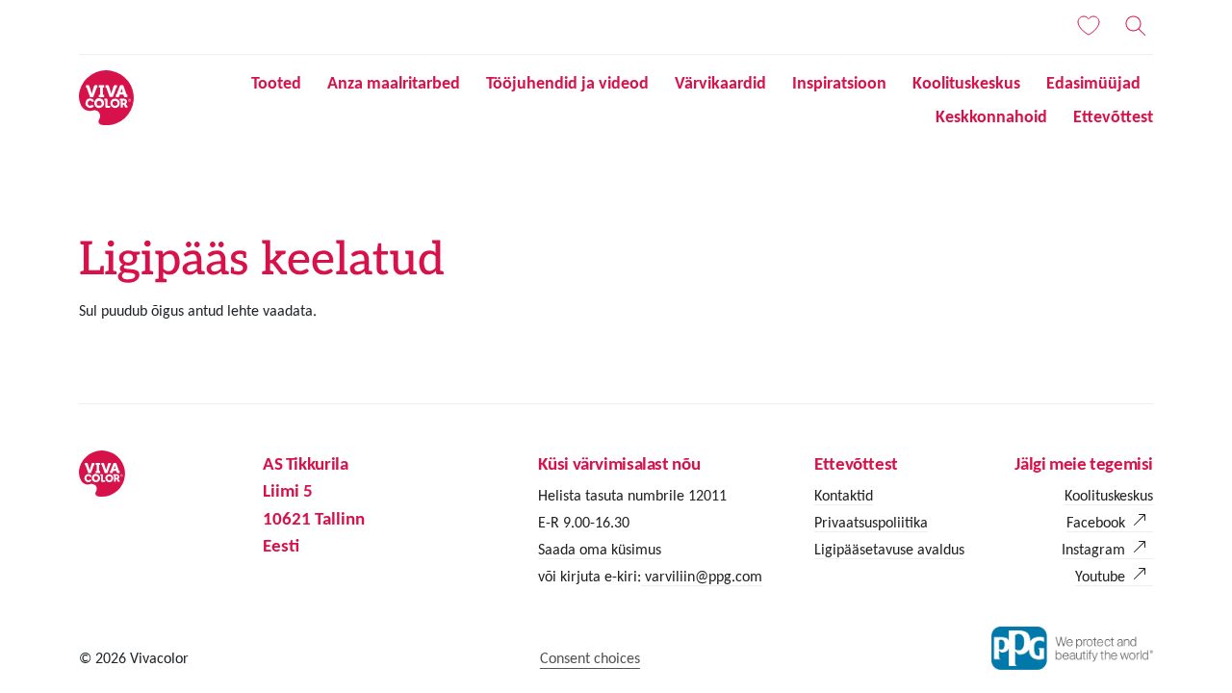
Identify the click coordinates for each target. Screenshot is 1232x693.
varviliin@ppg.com (701, 576)
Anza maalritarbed (393, 82)
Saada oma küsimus (599, 549)
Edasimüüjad (1093, 82)
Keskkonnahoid (991, 116)
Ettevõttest (1113, 116)
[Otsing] (1135, 25)
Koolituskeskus (966, 82)
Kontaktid (843, 495)
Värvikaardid (720, 82)
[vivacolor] (106, 97)
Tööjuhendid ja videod (567, 82)
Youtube (1100, 576)
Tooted (276, 82)
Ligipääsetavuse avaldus (889, 549)
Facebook (1095, 522)
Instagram (1093, 549)
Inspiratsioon (839, 82)
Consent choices (590, 658)
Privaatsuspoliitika (871, 522)
